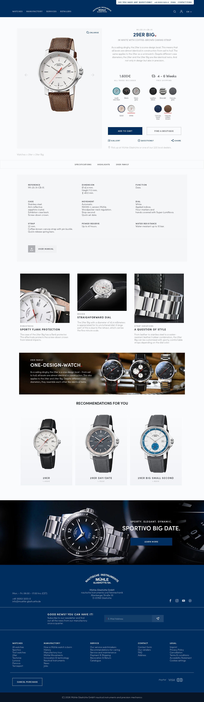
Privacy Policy (177, 649)
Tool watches (19, 652)
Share (177, 140)
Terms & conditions (179, 655)
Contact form (185, 2)
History (47, 649)
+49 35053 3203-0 (161, 2)
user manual (46, 248)
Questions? (147, 140)
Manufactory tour (53, 652)
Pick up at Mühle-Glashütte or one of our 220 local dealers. (141, 147)
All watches (18, 647)
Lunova (16, 660)
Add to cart (125, 130)
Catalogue (95, 660)
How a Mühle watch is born (58, 647)
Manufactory (34, 11)
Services (51, 11)
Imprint (173, 647)
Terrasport (17, 665)
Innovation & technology (56, 657)
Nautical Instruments (54, 660)
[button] (189, 12)
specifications (83, 164)
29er (30, 154)
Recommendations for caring (105, 649)
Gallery (115, 140)
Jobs (46, 665)
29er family (122, 164)
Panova (16, 663)
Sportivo (16, 649)
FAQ (140, 652)
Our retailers (144, 649)
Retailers (65, 11)
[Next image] (92, 74)
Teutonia (16, 657)
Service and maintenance (103, 652)
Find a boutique (164, 130)
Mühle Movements (53, 655)
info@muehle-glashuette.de (26, 601)
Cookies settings (178, 660)
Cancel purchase (27, 681)
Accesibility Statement (181, 657)
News (46, 663)
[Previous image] (26, 74)
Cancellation (176, 652)
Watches (17, 11)
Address (142, 655)
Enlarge (94, 32)
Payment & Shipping (100, 655)
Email (173, 2)
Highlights (104, 164)
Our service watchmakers (103, 647)
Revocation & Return (100, 657)
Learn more (151, 541)
